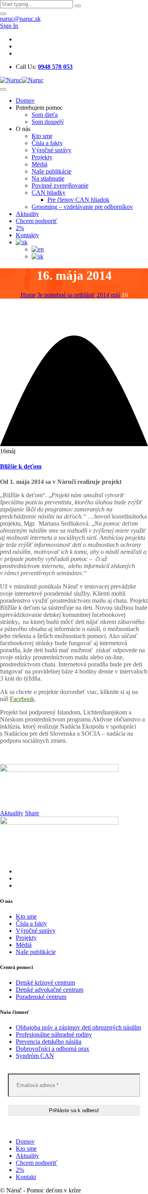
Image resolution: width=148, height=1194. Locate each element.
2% (20, 228)
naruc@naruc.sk (20, 18)
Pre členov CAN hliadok (78, 199)
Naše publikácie (51, 171)
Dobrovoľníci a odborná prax (52, 1048)
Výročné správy (51, 150)
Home (28, 295)
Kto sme (42, 136)
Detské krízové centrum (45, 982)
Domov (25, 100)
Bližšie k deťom (20, 466)
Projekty (42, 157)
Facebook (22, 699)
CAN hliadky (49, 192)
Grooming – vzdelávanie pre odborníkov (82, 206)
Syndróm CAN (35, 1055)
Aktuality (27, 213)
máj (115, 295)
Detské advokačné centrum (49, 989)
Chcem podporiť (36, 221)
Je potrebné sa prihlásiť (66, 295)
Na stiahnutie (48, 178)
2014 (103, 295)
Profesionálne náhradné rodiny (54, 1034)
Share (32, 813)
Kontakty (27, 235)
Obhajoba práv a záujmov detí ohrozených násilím (78, 1027)
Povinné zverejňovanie (60, 185)
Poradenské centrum (41, 996)
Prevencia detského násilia (48, 1041)
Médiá (39, 164)
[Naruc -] (21, 80)
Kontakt (26, 1177)
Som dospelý (48, 121)
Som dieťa (45, 114)
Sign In (9, 25)
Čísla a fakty (47, 143)
